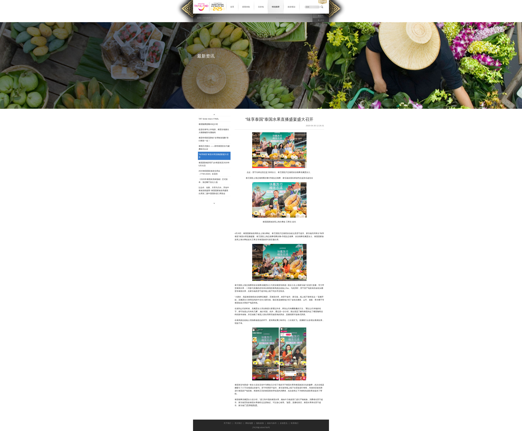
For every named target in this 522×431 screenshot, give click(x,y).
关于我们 (227, 423)
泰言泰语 (306, 18)
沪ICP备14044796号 (261, 427)
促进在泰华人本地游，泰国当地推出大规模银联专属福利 (214, 131)
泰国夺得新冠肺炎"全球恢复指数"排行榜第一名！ (214, 139)
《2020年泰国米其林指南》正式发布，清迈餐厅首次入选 (213, 180)
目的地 (261, 7)
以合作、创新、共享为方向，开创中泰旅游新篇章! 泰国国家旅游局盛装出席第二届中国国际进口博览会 (214, 190)
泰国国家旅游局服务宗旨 (286, 18)
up (214, 114)
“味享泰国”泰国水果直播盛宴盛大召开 (214, 155)
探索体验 (246, 7)
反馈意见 (284, 423)
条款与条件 (272, 423)
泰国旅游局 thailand (209, 7)
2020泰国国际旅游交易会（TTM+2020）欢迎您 (209, 172)
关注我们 (238, 423)
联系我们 (294, 423)
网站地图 (249, 423)
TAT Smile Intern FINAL (209, 119)
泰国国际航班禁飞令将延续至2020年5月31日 (214, 164)
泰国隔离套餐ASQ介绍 (208, 124)
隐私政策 (260, 423)
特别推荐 (275, 7)
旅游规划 (291, 7)
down (214, 203)
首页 (232, 7)
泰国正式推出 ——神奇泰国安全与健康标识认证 (214, 147)
